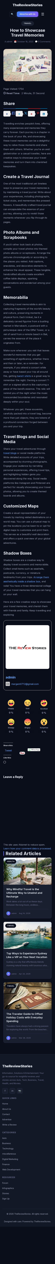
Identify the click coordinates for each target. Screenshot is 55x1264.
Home (5, 1103)
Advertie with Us (27, 14)
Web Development (11, 1169)
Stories (5, 1193)
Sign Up (6, 1198)
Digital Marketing (10, 1159)
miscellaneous (9, 1154)
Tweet (8, 750)
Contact (6, 1114)
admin (11, 677)
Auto (4, 1138)
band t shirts (24, 376)
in (12, 1090)
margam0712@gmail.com (25, 684)
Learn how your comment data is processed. (27, 848)
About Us (6, 1109)
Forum (5, 1183)
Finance (6, 1164)
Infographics (8, 1188)
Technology (8, 1148)
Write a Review (9, 1124)
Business (6, 1143)
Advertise (6, 1119)
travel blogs (9, 453)
